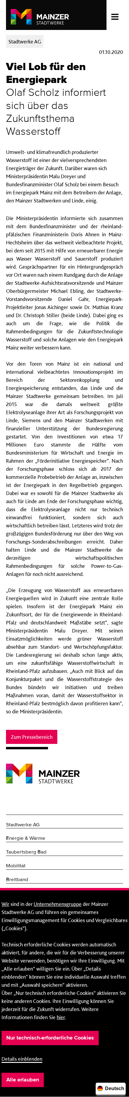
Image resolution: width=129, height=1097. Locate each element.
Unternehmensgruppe (58, 904)
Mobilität (16, 865)
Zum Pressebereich (31, 737)
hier (61, 1017)
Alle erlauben (22, 1080)
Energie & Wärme (25, 838)
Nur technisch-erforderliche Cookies (50, 1038)
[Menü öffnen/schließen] (114, 15)
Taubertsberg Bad (26, 852)
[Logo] (43, 769)
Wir (5, 904)
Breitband (17, 879)
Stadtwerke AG (23, 824)
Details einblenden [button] (22, 1059)
